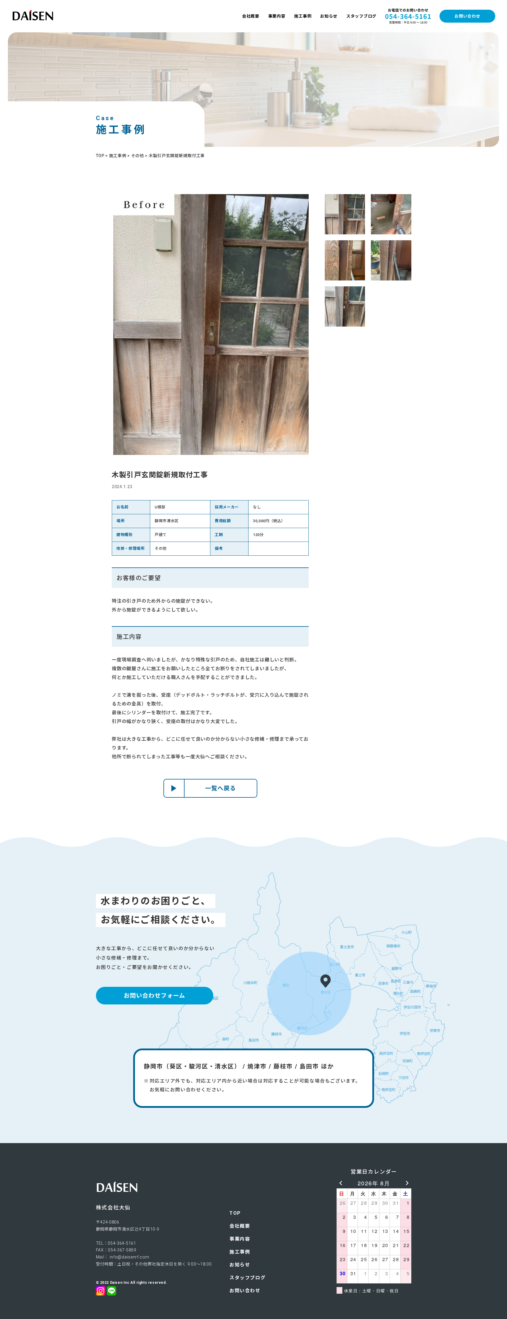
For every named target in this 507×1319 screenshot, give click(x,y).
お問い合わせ (467, 16)
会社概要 (250, 16)
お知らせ (328, 16)
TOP (235, 1213)
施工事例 (302, 16)
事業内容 (276, 16)
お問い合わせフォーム (154, 995)
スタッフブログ (361, 16)
